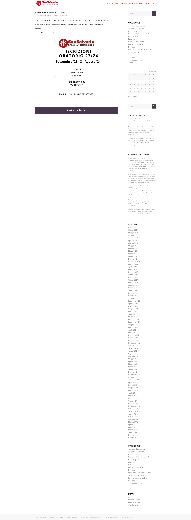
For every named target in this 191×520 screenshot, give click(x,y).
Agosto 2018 (133, 414)
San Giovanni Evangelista (137, 55)
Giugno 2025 (133, 243)
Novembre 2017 (134, 438)
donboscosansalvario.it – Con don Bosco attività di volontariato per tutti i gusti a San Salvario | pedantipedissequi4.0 (141, 212)
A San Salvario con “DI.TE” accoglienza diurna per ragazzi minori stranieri (140, 192)
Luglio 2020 (132, 353)
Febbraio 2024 (133, 272)
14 (142, 85)
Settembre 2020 (134, 348)
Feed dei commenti (135, 502)
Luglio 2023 (132, 277)
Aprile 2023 (132, 285)
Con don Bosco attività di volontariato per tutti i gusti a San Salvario (141, 215)
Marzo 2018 (132, 427)
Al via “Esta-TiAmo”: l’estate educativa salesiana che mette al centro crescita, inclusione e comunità (141, 121)
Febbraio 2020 (133, 367)
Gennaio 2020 (133, 369)
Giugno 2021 (133, 325)
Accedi (130, 497)
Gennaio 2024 (133, 275)
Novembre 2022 (134, 296)
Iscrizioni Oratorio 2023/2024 (50, 12)
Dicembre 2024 (133, 259)
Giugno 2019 (133, 388)
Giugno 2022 (133, 309)
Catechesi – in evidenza (136, 28)
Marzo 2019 (132, 396)
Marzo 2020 (132, 364)
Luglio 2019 (132, 385)
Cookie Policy (117, 517)
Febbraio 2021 (133, 335)
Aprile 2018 (132, 424)
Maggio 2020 (133, 359)
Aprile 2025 (132, 248)
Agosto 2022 (133, 304)
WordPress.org (133, 505)
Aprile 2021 (132, 330)
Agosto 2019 (133, 382)
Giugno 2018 (133, 419)
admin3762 (65, 15)
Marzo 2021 (132, 332)
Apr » (135, 96)
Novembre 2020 (134, 343)
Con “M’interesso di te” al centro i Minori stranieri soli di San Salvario (141, 204)
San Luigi (55, 15)
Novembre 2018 (134, 406)
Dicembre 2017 (133, 435)
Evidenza (49, 15)
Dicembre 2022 (133, 293)
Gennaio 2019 (133, 401)
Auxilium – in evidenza (136, 26)
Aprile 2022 (132, 314)
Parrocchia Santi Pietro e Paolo (139, 49)
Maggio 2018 (133, 422)
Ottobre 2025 (133, 235)
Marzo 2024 (132, 269)
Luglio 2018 (132, 417)
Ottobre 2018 (133, 409)
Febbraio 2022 (133, 319)
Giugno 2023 (133, 280)
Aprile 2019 (132, 393)
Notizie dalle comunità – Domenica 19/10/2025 (141, 146)
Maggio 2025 (133, 246)
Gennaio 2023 (133, 290)
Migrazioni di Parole (135, 44)
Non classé (132, 47)
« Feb (130, 96)
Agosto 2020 (133, 351)
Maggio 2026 (133, 233)
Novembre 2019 (134, 375)
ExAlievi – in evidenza (136, 42)
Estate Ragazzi (133, 36)
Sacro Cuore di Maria (136, 52)
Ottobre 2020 (133, 346)
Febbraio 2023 (133, 288)
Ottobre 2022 (133, 298)
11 (130, 85)
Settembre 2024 (134, 261)
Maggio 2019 (133, 390)
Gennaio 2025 (133, 256)
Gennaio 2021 (133, 338)
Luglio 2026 (132, 227)
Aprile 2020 (132, 361)
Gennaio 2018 (133, 432)
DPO (132, 517)
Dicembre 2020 (133, 340)
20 (138, 88)
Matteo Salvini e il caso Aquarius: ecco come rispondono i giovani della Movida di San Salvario (141, 180)
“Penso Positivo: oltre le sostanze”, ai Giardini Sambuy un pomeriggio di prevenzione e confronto (141, 132)
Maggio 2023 (133, 282)
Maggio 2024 (133, 264)
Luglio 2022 (132, 306)
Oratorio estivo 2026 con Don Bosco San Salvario (142, 127)
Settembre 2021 (134, 322)
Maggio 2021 (133, 327)
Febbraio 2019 (133, 398)
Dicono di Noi (133, 31)
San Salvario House (135, 60)
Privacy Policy (126, 517)
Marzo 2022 (132, 317)
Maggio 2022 (133, 311)
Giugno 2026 (133, 230)
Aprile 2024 (132, 267)
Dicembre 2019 (133, 372)
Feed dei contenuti (135, 500)
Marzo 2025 (132, 251)
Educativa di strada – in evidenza (140, 34)
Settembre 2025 (134, 238)
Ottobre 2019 (133, 377)
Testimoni (132, 63)
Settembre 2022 (134, 301)
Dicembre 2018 (133, 403)
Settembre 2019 (134, 380)
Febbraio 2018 (133, 430)
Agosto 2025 (133, 240)
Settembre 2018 (134, 411)
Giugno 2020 (133, 356)
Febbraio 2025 (133, 254)
